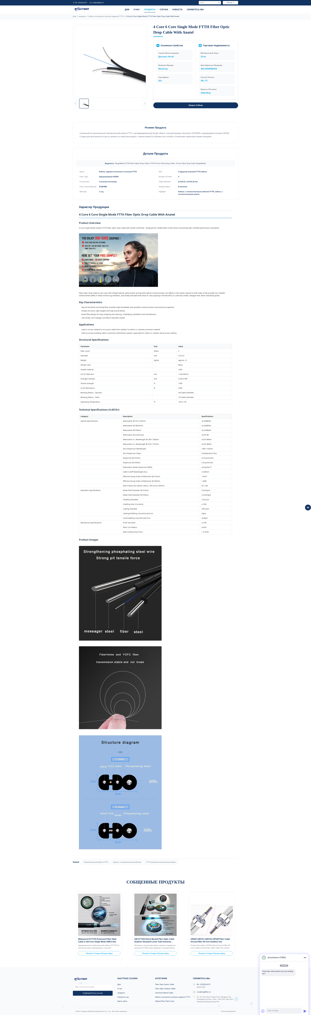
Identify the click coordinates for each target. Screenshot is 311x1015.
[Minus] (304, 957)
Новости (177, 10)
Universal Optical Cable (164, 993)
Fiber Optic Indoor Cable (164, 984)
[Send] (305, 1011)
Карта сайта (122, 1001)
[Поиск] (219, 2)
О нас (137, 10)
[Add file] (263, 1011)
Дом (127, 10)
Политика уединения (228, 1011)
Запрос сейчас (195, 105)
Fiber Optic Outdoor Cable (165, 989)
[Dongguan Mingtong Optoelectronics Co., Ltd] (82, 11)
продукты (149, 10)
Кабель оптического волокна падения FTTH (105, 16)
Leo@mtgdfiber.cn (98, 3)
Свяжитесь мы (195, 10)
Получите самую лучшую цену (99, 953)
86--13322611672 (81, 3)
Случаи (164, 10)
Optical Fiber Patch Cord (164, 1001)
